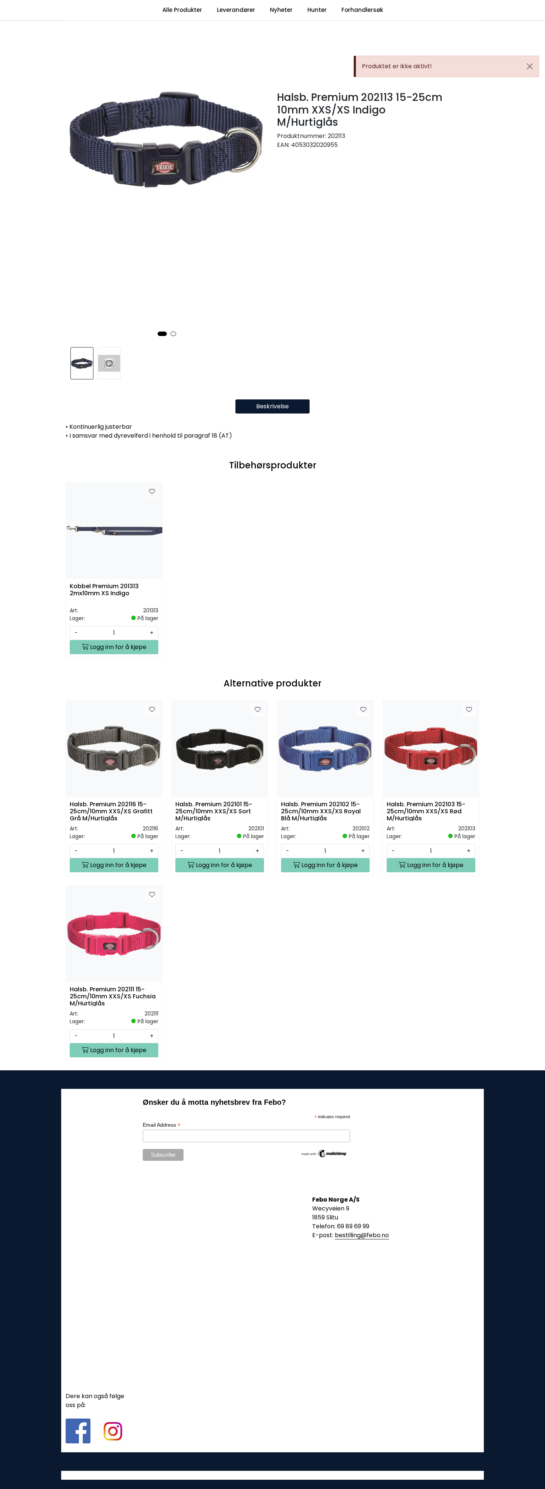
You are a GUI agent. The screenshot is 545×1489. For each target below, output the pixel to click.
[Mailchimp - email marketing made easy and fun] (324, 1153)
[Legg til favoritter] (152, 491)
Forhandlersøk (362, 10)
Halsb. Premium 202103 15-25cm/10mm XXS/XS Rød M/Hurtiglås (426, 811)
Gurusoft (272, 1475)
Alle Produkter (182, 10)
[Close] (530, 66)
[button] (162, 334)
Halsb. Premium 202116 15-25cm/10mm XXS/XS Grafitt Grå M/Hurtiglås (111, 811)
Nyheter (281, 10)
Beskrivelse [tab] (272, 406)
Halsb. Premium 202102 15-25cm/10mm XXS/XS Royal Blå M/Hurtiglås (321, 811)
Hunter (317, 10)
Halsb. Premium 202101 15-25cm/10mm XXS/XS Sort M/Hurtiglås (213, 811)
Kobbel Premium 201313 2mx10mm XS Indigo (104, 590)
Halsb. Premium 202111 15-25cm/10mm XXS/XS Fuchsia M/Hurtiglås (113, 996)
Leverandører (236, 10)
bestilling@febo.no (362, 1235)
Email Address (162, 1125)
